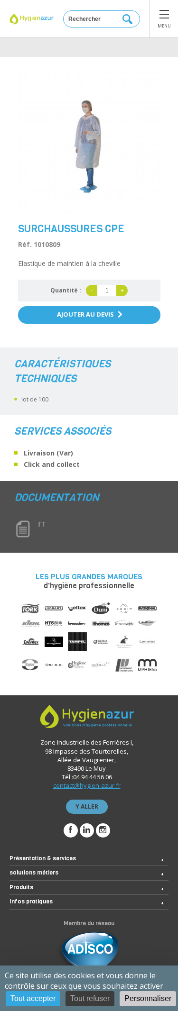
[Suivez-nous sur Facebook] (71, 830)
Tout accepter (33, 998)
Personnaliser (147, 998)
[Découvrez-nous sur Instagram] (103, 830)
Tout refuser (90, 998)
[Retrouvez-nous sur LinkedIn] (87, 830)
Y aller (86, 806)
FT (42, 523)
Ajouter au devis (85, 314)
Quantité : (65, 290)
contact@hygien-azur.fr (87, 785)
